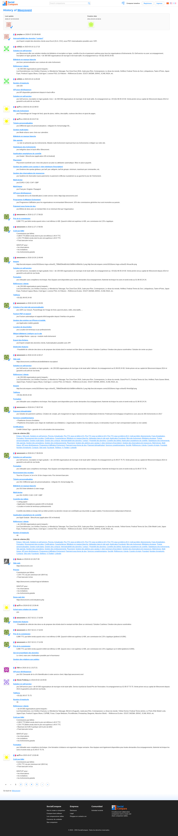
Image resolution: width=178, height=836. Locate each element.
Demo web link (19, 597)
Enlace (19, 436)
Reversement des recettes (34, 438)
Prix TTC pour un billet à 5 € (74, 436)
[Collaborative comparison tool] (10, 3)
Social (121, 807)
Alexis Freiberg (23, 680)
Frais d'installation (158, 436)
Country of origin (153, 445)
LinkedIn (73, 447)
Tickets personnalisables (23, 123)
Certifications (18, 427)
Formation (17, 277)
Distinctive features (20, 347)
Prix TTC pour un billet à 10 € (96, 436)
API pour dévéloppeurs (22, 90)
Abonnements (146, 436)
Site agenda (17, 140)
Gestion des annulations (35, 443)
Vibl (18, 668)
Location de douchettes (22, 327)
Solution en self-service (22, 51)
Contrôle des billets (114, 440)
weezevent (21, 214)
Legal (72, 813)
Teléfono (16, 295)
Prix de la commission (21, 218)
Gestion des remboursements (55, 443)
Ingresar (159, 3)
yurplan (20, 34)
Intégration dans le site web (99, 438)
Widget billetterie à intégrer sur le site (27, 333)
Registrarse (148, 3)
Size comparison (52, 822)
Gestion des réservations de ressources (28, 173)
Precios (51, 436)
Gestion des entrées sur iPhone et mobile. (29, 320)
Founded (163, 445)
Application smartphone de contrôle (27, 153)
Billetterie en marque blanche (24, 59)
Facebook (50, 447)
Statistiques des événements (24, 147)
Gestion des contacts (52, 440)
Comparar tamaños (133, 3)
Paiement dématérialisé (22, 411)
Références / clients (21, 66)
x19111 (19, 47)
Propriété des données (97, 440)
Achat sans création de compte (25, 609)
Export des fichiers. (20, 340)
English (171, 3)
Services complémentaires (23, 418)
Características (60, 438)
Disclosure (73, 810)
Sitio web (16, 359)
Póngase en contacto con (78, 816)
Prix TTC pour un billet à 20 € (118, 436)
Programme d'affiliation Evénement (27, 200)
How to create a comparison (56, 810)
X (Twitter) (66, 447)
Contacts (35, 447)
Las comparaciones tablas (55, 816)
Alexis (19, 559)
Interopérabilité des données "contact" (28, 38)
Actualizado (58, 436)
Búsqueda (89, 3)
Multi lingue (17, 186)
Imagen (16, 261)
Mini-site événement (21, 111)
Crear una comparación (123, 3)
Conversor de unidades (54, 819)
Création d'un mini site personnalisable (28, 307)
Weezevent (24, 10)
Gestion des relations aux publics (26, 659)
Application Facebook (118, 438)
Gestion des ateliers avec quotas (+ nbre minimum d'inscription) (38, 167)
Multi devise (17, 180)
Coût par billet (18, 231)
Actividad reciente (97, 810)
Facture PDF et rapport (22, 314)
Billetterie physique (149, 438)
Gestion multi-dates (20, 130)
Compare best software (54, 813)
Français (175, 3)
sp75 (18, 107)
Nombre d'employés (21, 83)
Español (167, 3)
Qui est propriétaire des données (26, 653)
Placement (17, 160)
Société (128, 445)
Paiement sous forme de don (24, 206)
